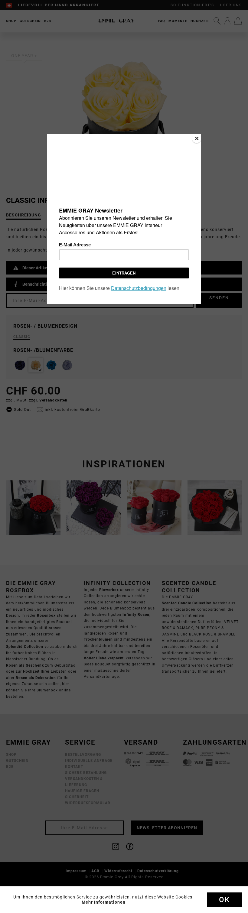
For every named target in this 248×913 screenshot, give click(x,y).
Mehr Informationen (104, 902)
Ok (224, 899)
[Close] (196, 138)
